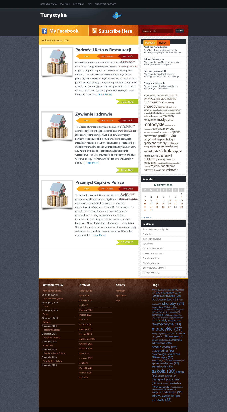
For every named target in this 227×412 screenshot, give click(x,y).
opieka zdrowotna (167, 341)
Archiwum (65, 4)
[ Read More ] (104, 94)
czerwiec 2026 (86, 300)
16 (145, 204)
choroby (151, 106)
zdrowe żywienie (155, 170)
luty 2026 (83, 320)
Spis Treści (78, 4)
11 (157, 200)
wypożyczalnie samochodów (168, 163)
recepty (162, 143)
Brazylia (46, 322)
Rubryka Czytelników (52, 361)
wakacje (162, 159)
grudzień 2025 (86, 329)
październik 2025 (87, 339)
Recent (163, 43)
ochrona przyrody (163, 128)
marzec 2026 (85, 315)
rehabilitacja (172, 143)
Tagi (90, 4)
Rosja (45, 314)
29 (181, 207)
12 (163, 200)
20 (169, 204)
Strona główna (48, 4)
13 (169, 200)
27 (169, 207)
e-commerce (165, 308)
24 (151, 207)
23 (145, 207)
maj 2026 (83, 305)
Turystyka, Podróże (105, 4)
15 (181, 200)
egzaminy (176, 110)
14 (175, 200)
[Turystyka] (73, 15)
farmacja (147, 113)
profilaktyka (167, 136)
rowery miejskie (150, 147)
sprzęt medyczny (167, 146)
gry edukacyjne (169, 113)
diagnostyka (164, 107)
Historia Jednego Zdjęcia (54, 353)
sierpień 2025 (85, 349)
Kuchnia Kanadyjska (155, 47)
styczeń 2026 (85, 324)
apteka (152, 96)
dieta (172, 107)
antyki (146, 95)
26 (163, 207)
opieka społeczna (162, 132)
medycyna (165, 120)
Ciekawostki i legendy (53, 298)
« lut (143, 217)
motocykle (154, 124)
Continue (127, 101)
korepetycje (156, 116)
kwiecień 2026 (86, 310)
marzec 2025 (85, 373)
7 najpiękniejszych (154, 83)
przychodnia (152, 139)
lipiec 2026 (84, 295)
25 (157, 207)
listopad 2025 (85, 334)
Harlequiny (48, 345)
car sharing (169, 103)
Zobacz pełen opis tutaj (153, 248)
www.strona (148, 244)
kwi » (148, 217)
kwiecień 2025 (86, 368)
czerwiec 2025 (86, 358)
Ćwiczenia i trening (51, 338)
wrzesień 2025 (86, 344)
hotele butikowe (164, 318)
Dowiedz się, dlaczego (153, 253)
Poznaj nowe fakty (151, 258)
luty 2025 (83, 377)
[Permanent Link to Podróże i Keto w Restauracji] (103, 49)
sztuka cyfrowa (151, 156)
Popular (150, 43)
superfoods (151, 151)
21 (175, 204)
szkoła (166, 150)
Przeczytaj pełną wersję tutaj (155, 229)
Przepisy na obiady (51, 330)
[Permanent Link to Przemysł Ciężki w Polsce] (99, 182)
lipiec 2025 (84, 353)
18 (157, 204)
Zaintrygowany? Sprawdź (154, 268)
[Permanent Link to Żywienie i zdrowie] (93, 114)
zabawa (147, 166)
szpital (177, 151)
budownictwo (154, 102)
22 (181, 204)
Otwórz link (148, 234)
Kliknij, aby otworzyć (152, 239)
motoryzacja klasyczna (163, 334)
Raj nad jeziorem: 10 (155, 71)
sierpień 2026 (85, 291)
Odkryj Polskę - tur (154, 59)
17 (151, 204)
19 (163, 204)
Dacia (45, 306)
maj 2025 (83, 363)
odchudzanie (149, 132)
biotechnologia (167, 98)
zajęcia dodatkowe (162, 166)
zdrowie (172, 170)
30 (145, 210)
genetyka (156, 112)
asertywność (162, 95)
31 (151, 210)
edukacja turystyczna (163, 110)
